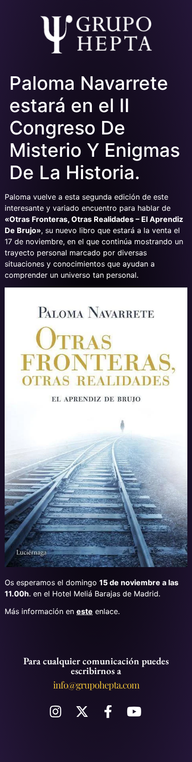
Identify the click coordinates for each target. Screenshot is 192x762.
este (84, 611)
